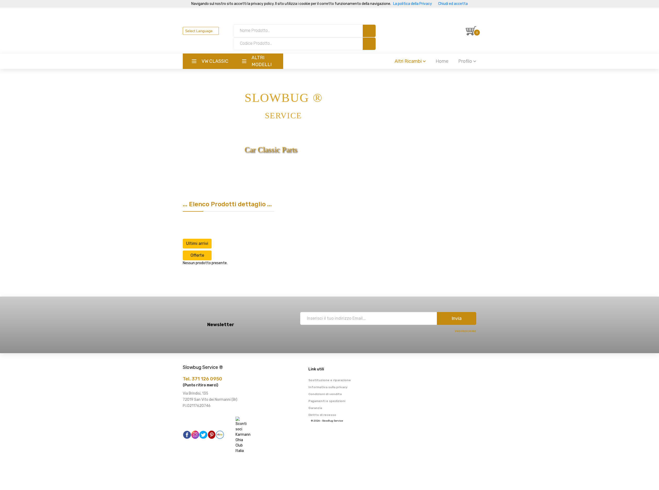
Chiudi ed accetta (453, 4)
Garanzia (315, 408)
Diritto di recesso (322, 415)
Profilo (465, 61)
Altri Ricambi (408, 61)
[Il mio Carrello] (471, 30)
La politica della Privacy (412, 4)
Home (442, 61)
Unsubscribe (465, 331)
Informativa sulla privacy (328, 387)
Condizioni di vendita (325, 394)
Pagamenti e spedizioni (326, 401)
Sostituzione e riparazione (329, 380)
